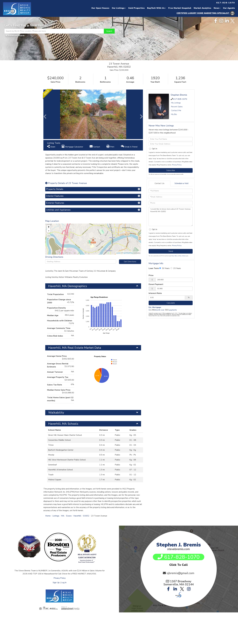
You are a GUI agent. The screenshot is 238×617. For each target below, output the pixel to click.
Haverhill (77, 515)
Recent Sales (177, 106)
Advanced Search (16, 35)
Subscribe (170, 170)
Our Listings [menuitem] (118, 8)
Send (170, 251)
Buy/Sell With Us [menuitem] (156, 8)
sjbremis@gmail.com (180, 573)
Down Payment (156, 284)
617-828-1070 (180, 99)
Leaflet (118, 253)
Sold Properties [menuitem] (136, 8)
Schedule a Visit (182, 183)
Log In (63, 582)
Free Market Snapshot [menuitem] (179, 8)
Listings (55, 515)
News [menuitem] (216, 8)
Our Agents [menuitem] (229, 8)
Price (151, 275)
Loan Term (154, 268)
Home (48, 515)
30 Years (165, 268)
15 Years (177, 268)
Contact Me (176, 110)
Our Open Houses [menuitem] (100, 8)
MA (62, 515)
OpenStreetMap (128, 253)
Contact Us (159, 183)
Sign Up (56, 582)
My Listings (176, 102)
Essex (69, 515)
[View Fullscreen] (48, 236)
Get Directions (130, 261)
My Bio (174, 114)
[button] (109, 31)
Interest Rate (155, 293)
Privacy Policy (176, 165)
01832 (86, 515)
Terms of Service (182, 256)
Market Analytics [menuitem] (202, 8)
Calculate (171, 303)
